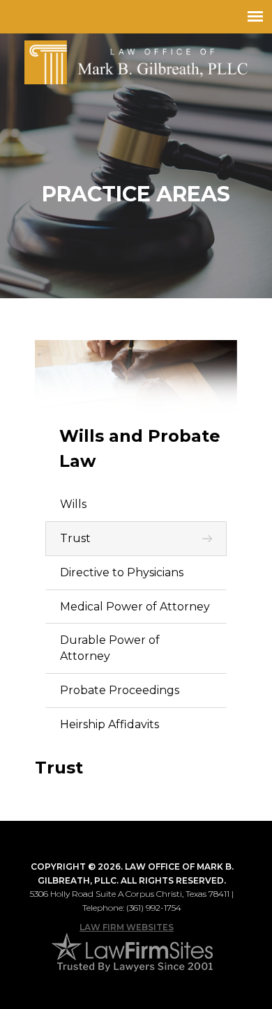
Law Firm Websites (127, 927)
